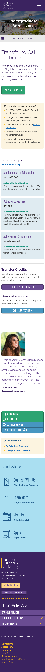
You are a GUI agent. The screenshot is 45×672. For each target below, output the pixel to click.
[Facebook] (3, 606)
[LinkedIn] (18, 606)
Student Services (10, 612)
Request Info (13, 419)
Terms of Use (7, 662)
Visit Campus (20, 592)
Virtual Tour (8, 592)
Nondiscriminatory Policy (13, 659)
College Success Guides (17, 450)
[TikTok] (26, 606)
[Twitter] (8, 606)
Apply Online (12, 90)
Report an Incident (10, 656)
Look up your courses (21, 287)
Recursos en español (17, 430)
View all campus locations (14, 598)
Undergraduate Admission (22, 23)
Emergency (6, 650)
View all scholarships (11, 164)
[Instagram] (13, 606)
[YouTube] (23, 606)
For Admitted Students (17, 446)
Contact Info (7, 644)
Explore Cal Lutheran (12, 618)
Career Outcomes (21, 310)
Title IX (4, 653)
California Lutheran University (7, 5)
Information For (10, 623)
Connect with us (15, 424)
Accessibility (7, 647)
